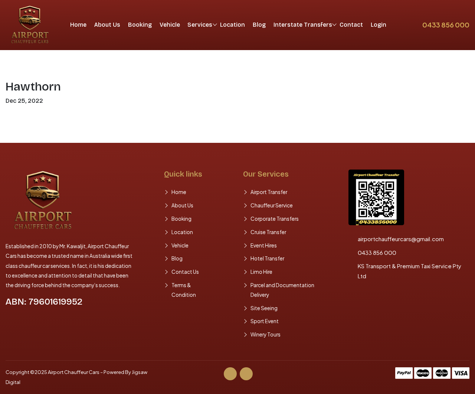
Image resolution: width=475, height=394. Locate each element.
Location (232, 24)
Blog (259, 24)
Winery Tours (265, 334)
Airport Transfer (268, 192)
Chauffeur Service (271, 205)
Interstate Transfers (302, 24)
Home (78, 24)
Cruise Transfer (268, 232)
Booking (140, 24)
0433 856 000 (445, 24)
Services (199, 24)
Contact (351, 24)
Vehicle (170, 24)
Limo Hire (261, 272)
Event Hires (263, 245)
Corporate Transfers (274, 219)
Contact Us (185, 272)
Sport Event (264, 321)
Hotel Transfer (267, 258)
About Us (107, 24)
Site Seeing (264, 308)
